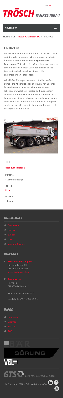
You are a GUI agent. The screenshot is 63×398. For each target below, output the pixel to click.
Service (12, 230)
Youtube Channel (16, 244)
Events (11, 234)
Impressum (13, 317)
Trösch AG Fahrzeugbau (28, 37)
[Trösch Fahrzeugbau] (31, 16)
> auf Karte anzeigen (19, 272)
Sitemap (12, 321)
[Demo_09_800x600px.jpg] (31, 152)
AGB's (10, 331)
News (11, 239)
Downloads (13, 225)
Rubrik (9, 186)
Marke (9, 196)
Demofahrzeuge (14, 179)
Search (11, 326)
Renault (10, 200)
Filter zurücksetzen (15, 167)
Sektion (9, 175)
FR (50, 5)
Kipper (8, 190)
